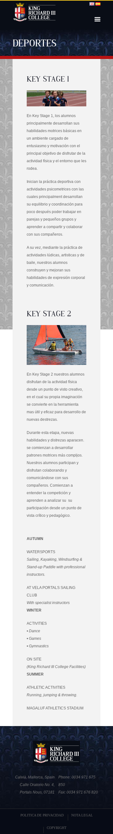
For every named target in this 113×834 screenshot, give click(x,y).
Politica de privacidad (42, 815)
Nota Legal (82, 815)
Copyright (57, 828)
